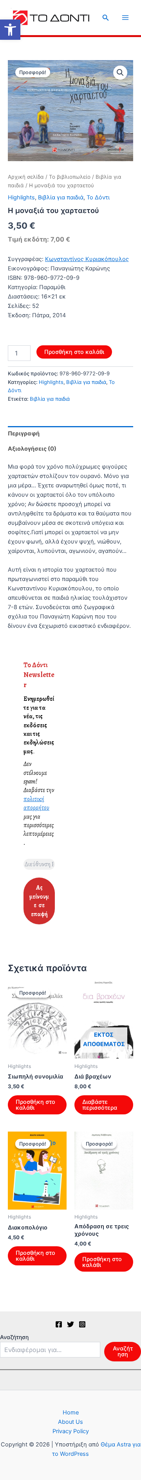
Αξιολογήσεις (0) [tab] (32, 448)
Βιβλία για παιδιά (60, 197)
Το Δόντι (98, 197)
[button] (10, 30)
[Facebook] (58, 1324)
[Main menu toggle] (125, 17)
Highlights (21, 197)
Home (71, 1412)
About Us (70, 1421)
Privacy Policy (70, 1431)
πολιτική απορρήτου (36, 803)
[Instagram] (82, 1324)
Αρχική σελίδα (26, 177)
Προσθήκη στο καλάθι (74, 351)
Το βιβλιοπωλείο (69, 177)
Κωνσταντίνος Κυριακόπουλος (87, 259)
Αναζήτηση (14, 1337)
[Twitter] (70, 1324)
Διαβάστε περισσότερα (99, 1104)
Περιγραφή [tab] (24, 433)
